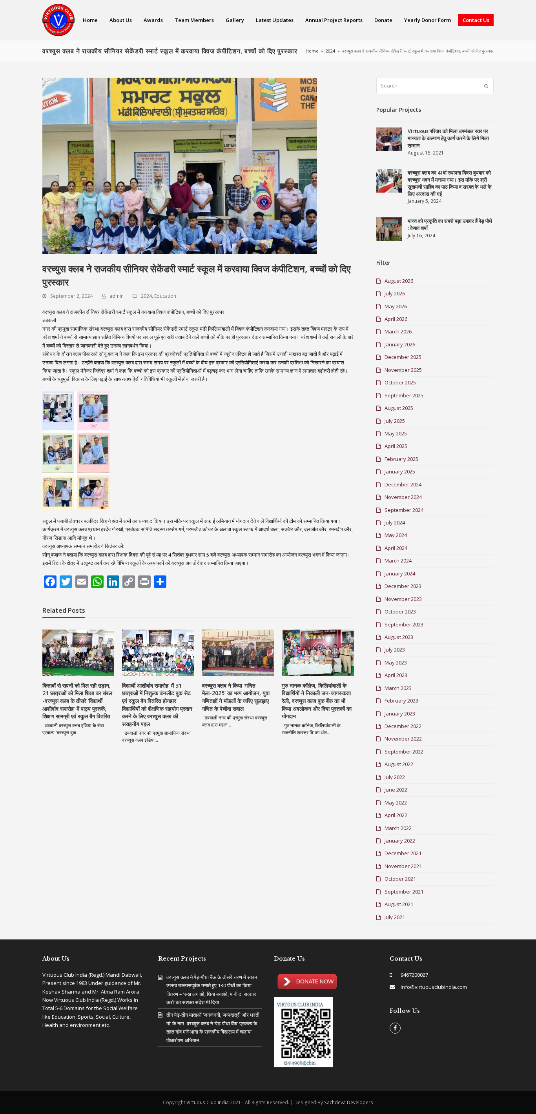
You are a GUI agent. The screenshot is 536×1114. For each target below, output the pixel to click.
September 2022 (404, 751)
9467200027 (414, 974)
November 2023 (403, 599)
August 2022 (399, 764)
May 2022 (396, 802)
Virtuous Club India (207, 1102)
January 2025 (400, 471)
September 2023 (404, 624)
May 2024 (396, 535)
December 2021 (403, 853)
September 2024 (404, 509)
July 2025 (395, 420)
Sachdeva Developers (348, 1102)
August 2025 (399, 407)
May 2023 (396, 662)
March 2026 (398, 331)
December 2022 (403, 726)
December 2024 (403, 484)
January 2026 (400, 344)
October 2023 (400, 611)
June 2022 (396, 789)
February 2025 (401, 458)
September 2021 (404, 891)
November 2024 (403, 497)
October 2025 (400, 382)
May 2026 (396, 306)
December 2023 (403, 586)
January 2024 (400, 573)
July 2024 (395, 522)
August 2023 (399, 637)
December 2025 (403, 356)
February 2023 (401, 700)
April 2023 (396, 675)
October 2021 (400, 878)
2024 (146, 296)
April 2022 (396, 815)
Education (165, 296)
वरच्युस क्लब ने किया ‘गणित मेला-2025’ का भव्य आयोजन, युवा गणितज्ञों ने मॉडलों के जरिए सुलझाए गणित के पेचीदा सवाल (236, 697)
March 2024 (398, 560)
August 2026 (399, 280)
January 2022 (400, 840)
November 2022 (403, 738)
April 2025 (396, 446)
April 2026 (396, 318)
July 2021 (395, 917)
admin (116, 296)
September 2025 (404, 395)
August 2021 (399, 904)
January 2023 (400, 713)
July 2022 (395, 777)
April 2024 (396, 548)
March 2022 (398, 828)
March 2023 (398, 688)
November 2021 (403, 866)
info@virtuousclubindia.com (434, 986)
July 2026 (395, 293)
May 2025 (396, 433)
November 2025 (403, 369)
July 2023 (395, 649)
